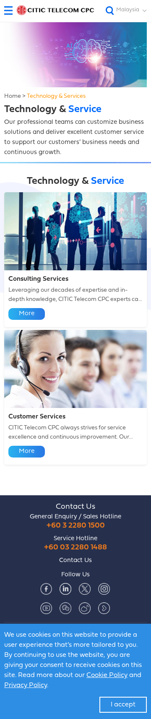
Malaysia (127, 10)
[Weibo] (84, 608)
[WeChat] (65, 608)
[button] (11, 10)
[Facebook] (46, 589)
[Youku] (104, 608)
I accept (123, 704)
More (26, 314)
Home (12, 96)
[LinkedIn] (65, 589)
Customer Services (36, 416)
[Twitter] (84, 589)
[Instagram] (104, 589)
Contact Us (75, 507)
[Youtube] (46, 608)
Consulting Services (38, 279)
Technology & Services (56, 96)
